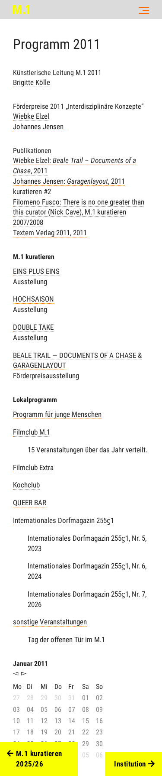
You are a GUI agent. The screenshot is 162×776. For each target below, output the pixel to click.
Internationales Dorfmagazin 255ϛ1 (63, 520)
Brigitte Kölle (31, 82)
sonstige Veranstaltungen (50, 621)
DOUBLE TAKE (33, 327)
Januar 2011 (30, 663)
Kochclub (26, 485)
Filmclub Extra (33, 467)
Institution (130, 764)
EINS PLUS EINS (36, 271)
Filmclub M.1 (31, 432)
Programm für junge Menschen (57, 414)
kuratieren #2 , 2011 (78, 212)
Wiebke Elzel (31, 116)
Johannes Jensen (38, 126)
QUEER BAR (29, 502)
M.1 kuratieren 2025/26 (39, 758)
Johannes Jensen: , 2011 (69, 181)
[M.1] (21, 9)
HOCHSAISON (33, 299)
